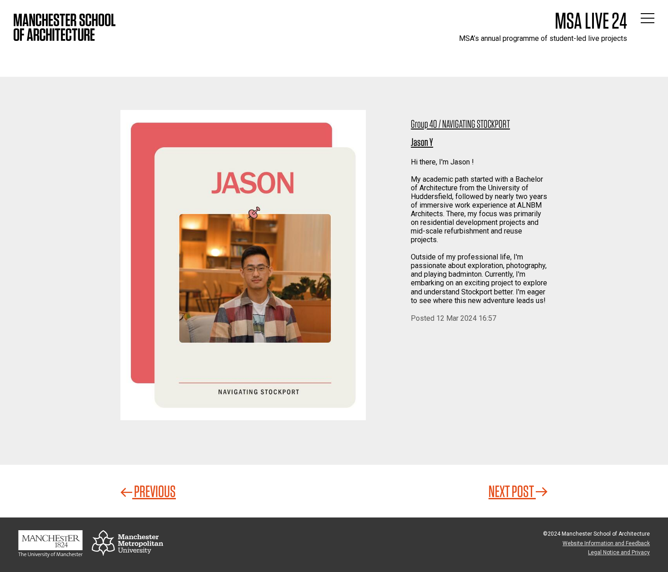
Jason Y (422, 142)
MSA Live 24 (591, 20)
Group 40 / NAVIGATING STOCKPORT (460, 123)
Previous (154, 491)
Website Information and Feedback (606, 543)
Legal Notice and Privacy (619, 552)
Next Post (512, 491)
